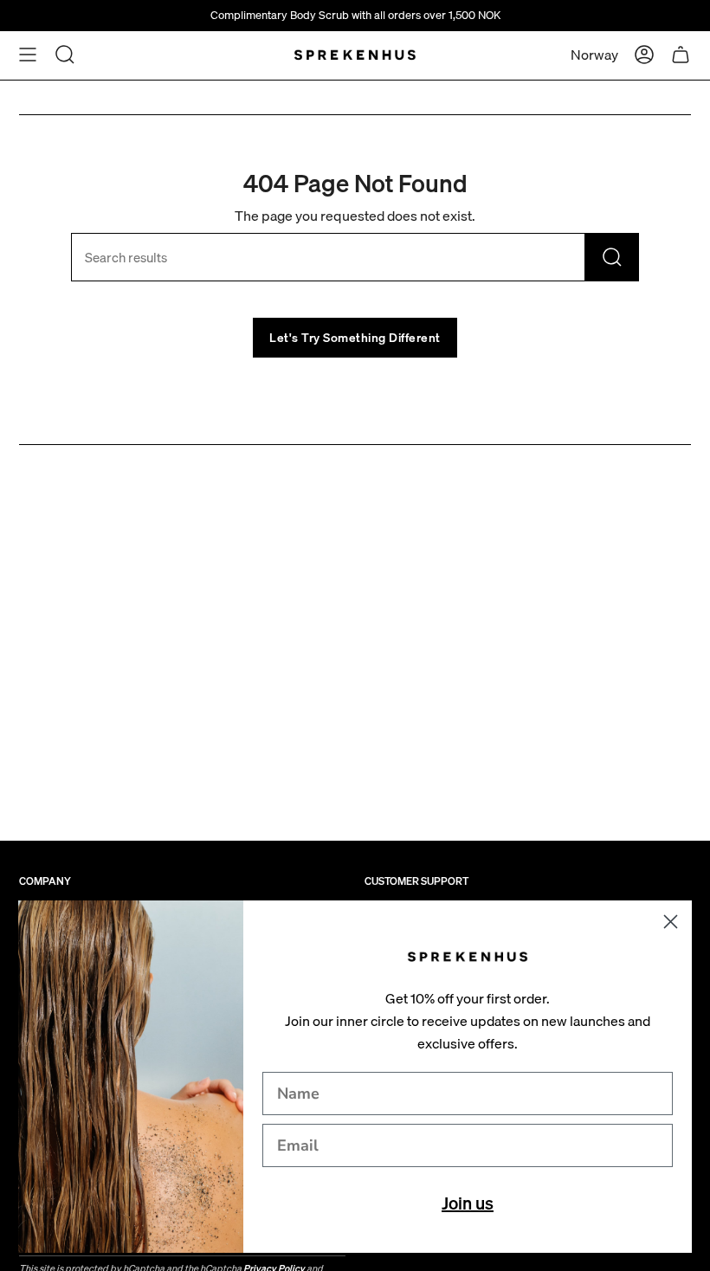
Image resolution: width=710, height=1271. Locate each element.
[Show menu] (27, 54)
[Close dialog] (670, 921)
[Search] (612, 257)
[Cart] (680, 54)
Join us (468, 1203)
